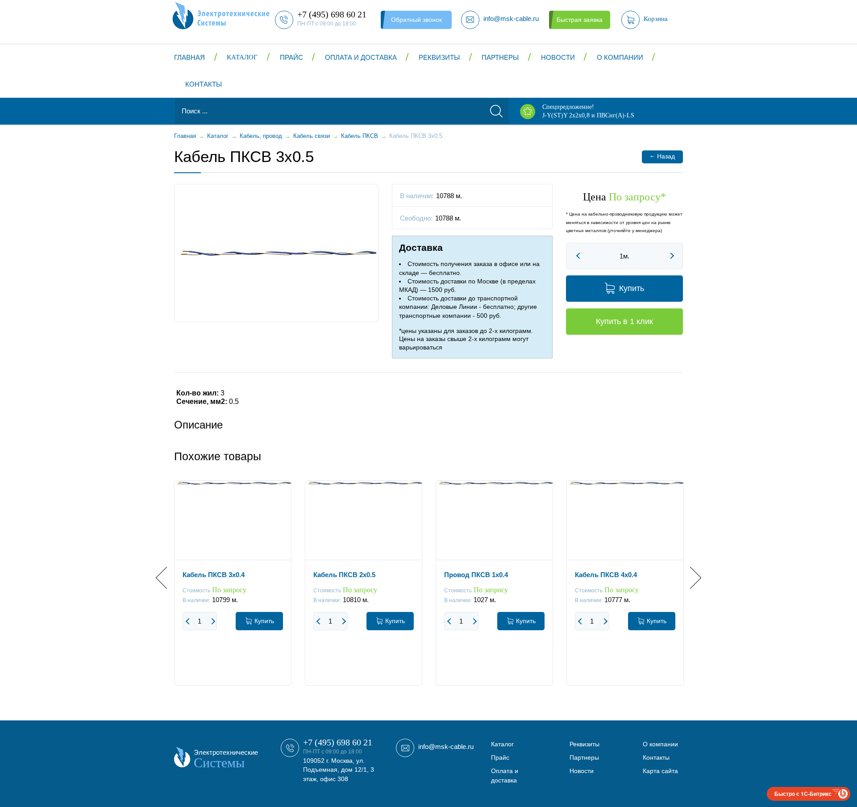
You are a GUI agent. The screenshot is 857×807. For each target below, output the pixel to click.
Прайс (291, 57)
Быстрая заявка (580, 19)
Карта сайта (660, 770)
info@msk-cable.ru (446, 746)
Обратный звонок (416, 19)
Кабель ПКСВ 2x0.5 (344, 574)
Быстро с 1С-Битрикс (803, 794)
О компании (620, 57)
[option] (232, 589)
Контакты (203, 84)
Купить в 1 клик (624, 321)
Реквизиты (439, 57)
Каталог (242, 57)
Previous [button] (167, 578)
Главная (189, 57)
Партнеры (500, 57)
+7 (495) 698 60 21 (337, 742)
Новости (558, 57)
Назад (662, 156)
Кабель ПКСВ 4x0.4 (606, 574)
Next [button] (690, 578)
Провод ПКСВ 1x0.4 (476, 574)
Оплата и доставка (361, 57)
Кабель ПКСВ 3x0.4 (214, 574)
